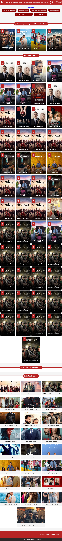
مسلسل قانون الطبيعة (40, 14)
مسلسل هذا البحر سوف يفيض (39, 10)
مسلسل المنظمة (55, 534)
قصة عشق (46, 2)
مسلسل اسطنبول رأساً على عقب (23, 14)
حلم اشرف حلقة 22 (44, 534)
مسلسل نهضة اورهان (17, 2)
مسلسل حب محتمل (23, 10)
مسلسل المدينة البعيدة (27, 2)
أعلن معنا (10, 2)
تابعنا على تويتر (31, 7)
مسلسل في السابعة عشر (9, 10)
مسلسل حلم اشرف (54, 10)
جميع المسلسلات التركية (38, 2)
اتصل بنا (6, 2)
